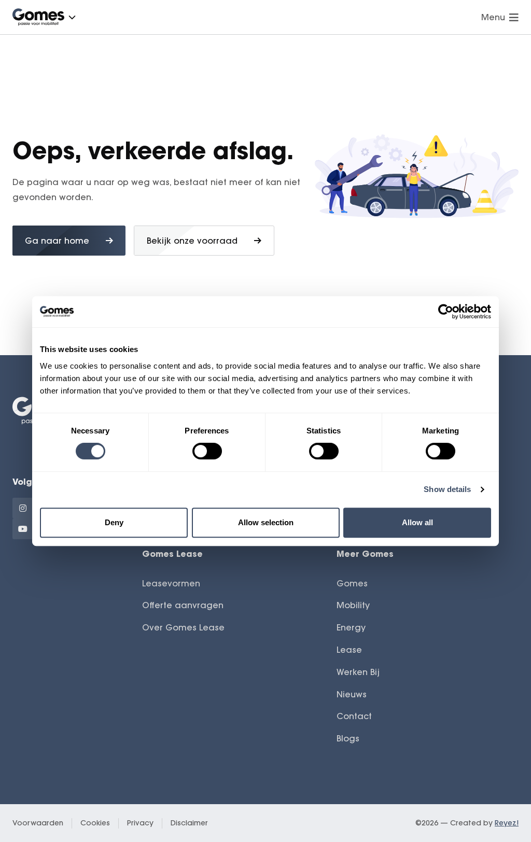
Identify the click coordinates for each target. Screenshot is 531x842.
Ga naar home (57, 240)
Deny (114, 522)
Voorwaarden (37, 822)
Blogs (348, 738)
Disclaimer (189, 822)
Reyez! (507, 822)
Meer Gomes (365, 553)
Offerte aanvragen (182, 605)
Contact (354, 716)
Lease (349, 649)
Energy (351, 627)
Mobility (353, 605)
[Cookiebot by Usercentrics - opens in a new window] (445, 311)
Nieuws (352, 694)
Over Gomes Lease (183, 627)
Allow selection (266, 522)
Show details (447, 489)
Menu (493, 17)
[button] (72, 17)
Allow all (417, 522)
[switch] (207, 451)
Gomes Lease (172, 553)
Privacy (140, 822)
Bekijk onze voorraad (192, 240)
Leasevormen (171, 583)
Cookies (95, 822)
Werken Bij (358, 672)
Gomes (352, 583)
